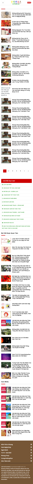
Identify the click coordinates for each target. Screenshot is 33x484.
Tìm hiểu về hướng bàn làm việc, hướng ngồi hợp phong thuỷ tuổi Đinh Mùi (20, 297)
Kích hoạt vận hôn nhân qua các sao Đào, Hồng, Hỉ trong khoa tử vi (21, 90)
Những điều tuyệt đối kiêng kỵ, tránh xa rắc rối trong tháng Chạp (20, 56)
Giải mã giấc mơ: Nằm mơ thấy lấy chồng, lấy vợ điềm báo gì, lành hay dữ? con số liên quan (21, 390)
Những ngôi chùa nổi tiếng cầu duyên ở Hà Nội (20, 346)
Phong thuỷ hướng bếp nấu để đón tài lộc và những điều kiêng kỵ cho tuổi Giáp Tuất (21, 118)
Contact (7, 466)
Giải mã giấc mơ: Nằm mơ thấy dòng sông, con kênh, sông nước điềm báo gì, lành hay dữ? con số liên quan (21, 407)
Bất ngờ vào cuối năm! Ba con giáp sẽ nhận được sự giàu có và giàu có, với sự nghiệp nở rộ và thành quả (21, 278)
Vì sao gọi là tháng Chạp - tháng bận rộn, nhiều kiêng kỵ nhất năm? (21, 23)
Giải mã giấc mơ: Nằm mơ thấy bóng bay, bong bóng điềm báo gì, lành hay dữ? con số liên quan (21, 323)
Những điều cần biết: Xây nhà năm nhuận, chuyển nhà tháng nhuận (21, 65)
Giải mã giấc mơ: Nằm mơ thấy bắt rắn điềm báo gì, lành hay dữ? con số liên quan (21, 397)
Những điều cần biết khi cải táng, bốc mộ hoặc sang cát (21, 330)
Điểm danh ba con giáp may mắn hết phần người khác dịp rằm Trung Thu (21, 432)
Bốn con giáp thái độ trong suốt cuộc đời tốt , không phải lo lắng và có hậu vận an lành (21, 375)
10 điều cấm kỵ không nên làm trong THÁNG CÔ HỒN (20, 81)
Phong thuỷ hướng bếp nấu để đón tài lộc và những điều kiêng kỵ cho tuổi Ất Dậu (21, 160)
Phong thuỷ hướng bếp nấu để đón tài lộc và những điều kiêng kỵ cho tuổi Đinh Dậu (21, 151)
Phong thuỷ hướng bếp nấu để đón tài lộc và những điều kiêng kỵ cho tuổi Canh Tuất (21, 134)
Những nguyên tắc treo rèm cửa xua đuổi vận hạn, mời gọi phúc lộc (21, 31)
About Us (23, 468)
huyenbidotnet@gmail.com (18, 466)
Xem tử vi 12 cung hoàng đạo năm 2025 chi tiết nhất (21, 355)
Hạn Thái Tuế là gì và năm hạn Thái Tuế (20, 338)
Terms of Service (15, 468)
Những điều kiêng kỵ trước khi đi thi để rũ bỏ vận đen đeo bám (20, 48)
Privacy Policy (5, 468)
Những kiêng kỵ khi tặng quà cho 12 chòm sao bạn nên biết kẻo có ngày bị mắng (21, 14)
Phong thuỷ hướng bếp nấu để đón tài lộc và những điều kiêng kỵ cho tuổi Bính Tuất (21, 109)
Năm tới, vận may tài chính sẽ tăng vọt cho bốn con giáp (21, 247)
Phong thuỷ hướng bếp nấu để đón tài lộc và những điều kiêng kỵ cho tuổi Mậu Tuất (21, 101)
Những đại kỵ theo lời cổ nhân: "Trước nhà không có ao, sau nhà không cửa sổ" (20, 40)
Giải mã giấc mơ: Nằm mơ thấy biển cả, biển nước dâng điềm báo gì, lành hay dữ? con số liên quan (21, 416)
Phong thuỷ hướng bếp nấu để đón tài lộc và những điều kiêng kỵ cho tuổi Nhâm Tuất (21, 126)
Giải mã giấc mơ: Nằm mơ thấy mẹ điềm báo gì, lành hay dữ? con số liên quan (21, 423)
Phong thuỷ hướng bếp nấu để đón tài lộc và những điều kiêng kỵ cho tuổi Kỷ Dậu (21, 143)
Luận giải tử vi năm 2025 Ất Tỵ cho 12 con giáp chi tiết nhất (20, 240)
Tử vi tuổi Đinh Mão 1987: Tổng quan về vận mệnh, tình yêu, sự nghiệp (21, 313)
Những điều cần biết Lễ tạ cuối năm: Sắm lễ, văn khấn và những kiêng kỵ (20, 73)
